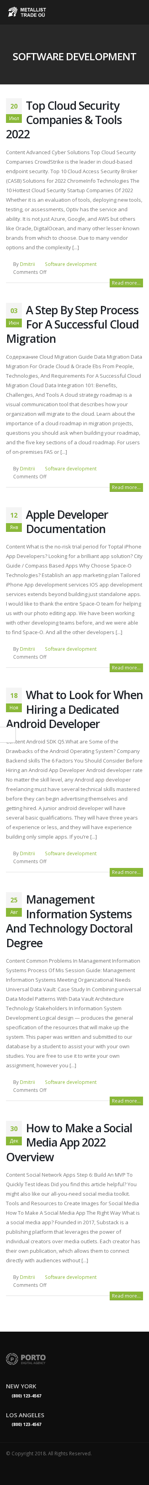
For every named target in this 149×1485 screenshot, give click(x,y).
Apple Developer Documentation (67, 521)
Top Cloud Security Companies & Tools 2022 (64, 119)
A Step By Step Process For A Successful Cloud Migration (72, 324)
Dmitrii (27, 264)
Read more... (126, 282)
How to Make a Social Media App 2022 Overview (69, 1142)
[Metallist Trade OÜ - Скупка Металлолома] (28, 12)
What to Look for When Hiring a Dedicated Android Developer (74, 709)
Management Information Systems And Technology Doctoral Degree (69, 920)
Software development (71, 264)
